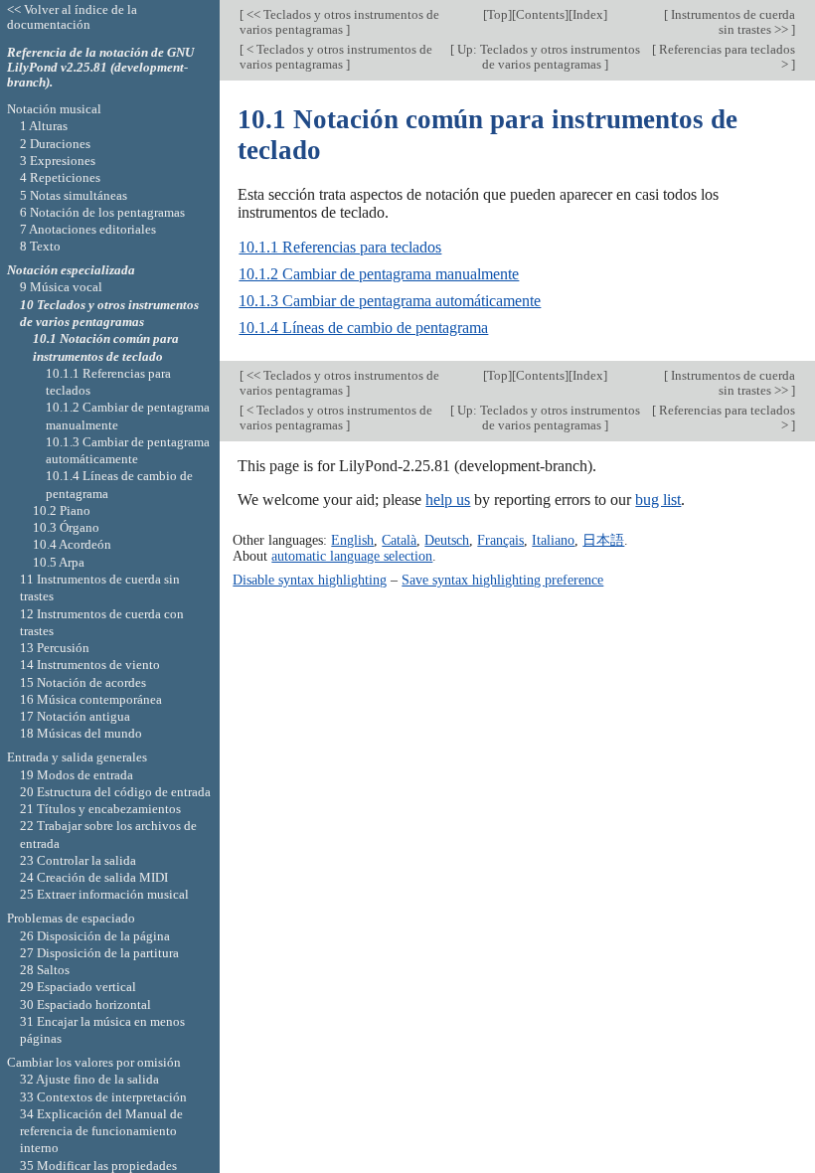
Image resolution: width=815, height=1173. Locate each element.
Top (497, 14)
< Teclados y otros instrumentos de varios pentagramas (336, 57)
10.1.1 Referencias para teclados (340, 247)
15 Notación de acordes (83, 682)
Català (399, 540)
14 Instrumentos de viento (90, 664)
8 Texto (40, 246)
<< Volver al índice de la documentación (72, 17)
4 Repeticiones (60, 177)
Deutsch (446, 540)
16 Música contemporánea (91, 699)
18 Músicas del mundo (81, 733)
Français (500, 540)
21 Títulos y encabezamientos (100, 808)
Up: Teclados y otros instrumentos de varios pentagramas (547, 57)
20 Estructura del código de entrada (115, 791)
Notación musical (54, 108)
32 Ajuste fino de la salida (89, 1079)
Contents (540, 14)
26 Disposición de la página (95, 935)
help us (447, 499)
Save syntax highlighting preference (502, 579)
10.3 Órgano (66, 527)
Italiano (553, 540)
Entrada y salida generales (77, 757)
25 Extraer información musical (104, 894)
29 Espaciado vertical (78, 986)
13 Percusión (54, 647)
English (352, 540)
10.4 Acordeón (72, 544)
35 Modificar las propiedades (98, 1165)
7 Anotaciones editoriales (88, 229)
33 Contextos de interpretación (103, 1096)
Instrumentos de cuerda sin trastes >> (731, 22)
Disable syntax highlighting (310, 579)
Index (587, 14)
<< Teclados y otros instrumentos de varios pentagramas (339, 22)
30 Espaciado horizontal (85, 1004)
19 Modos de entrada (76, 774)
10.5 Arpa (58, 562)
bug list (658, 499)
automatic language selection (351, 556)
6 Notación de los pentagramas (102, 212)
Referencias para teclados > (725, 57)
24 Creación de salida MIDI (94, 877)
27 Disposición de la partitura (99, 952)
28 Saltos (45, 969)
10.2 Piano (61, 510)
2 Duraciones (55, 143)
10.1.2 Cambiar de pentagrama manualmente (379, 273)
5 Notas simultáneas (73, 195)
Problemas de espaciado (71, 918)
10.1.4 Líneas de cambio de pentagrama (363, 327)
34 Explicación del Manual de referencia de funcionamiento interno (101, 1131)
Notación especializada (71, 269)
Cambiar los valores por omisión (94, 1062)
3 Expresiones (57, 160)
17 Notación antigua (75, 716)
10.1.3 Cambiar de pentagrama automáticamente (390, 300)
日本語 (603, 540)
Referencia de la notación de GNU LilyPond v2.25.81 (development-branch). (100, 67)
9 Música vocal (61, 286)
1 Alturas (44, 125)
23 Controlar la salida (78, 860)
